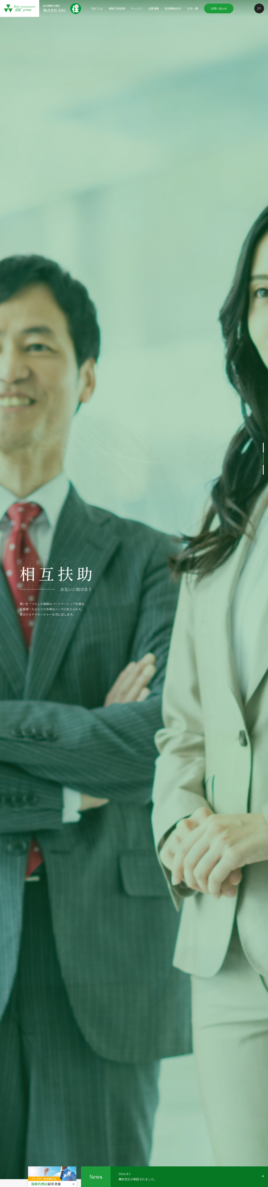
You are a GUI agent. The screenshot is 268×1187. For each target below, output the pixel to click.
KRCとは (97, 8)
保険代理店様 (117, 8)
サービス (136, 8)
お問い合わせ (219, 8)
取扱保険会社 (173, 8)
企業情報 (153, 8)
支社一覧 (192, 8)
